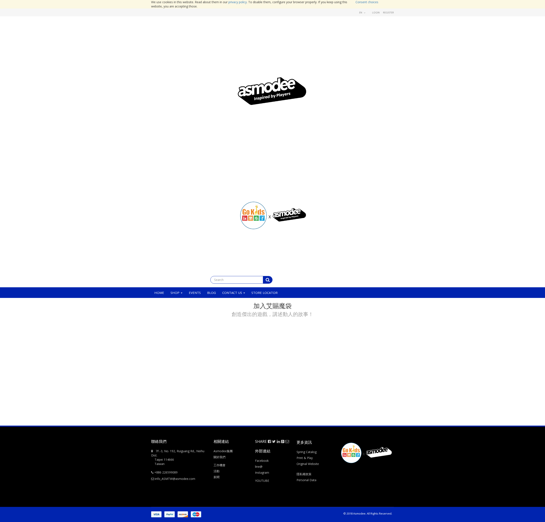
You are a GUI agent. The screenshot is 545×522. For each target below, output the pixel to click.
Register (388, 12)
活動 (217, 471)
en (361, 12)
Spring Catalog (307, 452)
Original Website (308, 464)
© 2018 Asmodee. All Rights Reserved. (367, 513)
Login (376, 12)
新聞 (216, 477)
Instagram (262, 473)
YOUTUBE (262, 481)
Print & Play (305, 458)
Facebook (262, 461)
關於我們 (219, 457)
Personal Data (306, 480)
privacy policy (237, 2)
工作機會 (219, 465)
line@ (258, 467)
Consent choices (367, 2)
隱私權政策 (304, 474)
